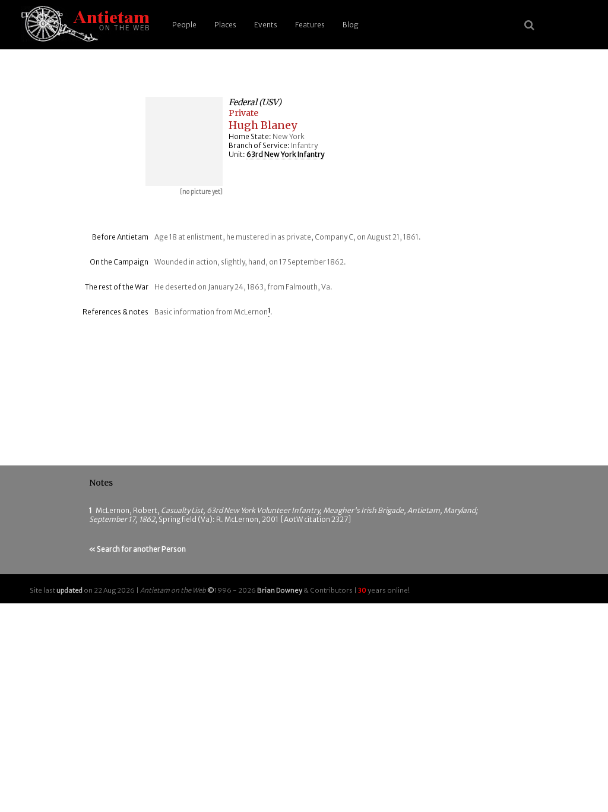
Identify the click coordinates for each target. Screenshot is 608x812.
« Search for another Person (137, 549)
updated (69, 590)
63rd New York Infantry (285, 154)
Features (310, 24)
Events (265, 24)
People (184, 24)
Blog (351, 24)
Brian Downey (279, 590)
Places (225, 24)
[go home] (83, 24)
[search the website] (529, 25)
